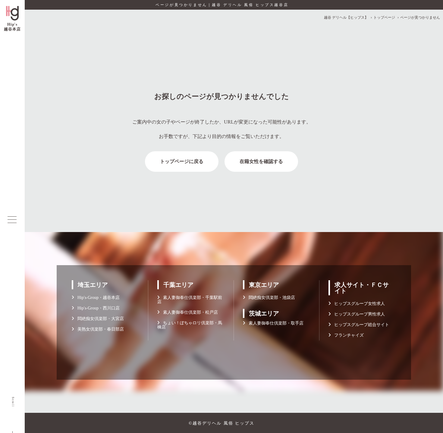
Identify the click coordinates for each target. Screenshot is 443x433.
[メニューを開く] (12, 220)
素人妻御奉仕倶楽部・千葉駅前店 (189, 299)
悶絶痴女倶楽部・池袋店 (270, 297)
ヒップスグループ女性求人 (358, 303)
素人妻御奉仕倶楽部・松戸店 (188, 312)
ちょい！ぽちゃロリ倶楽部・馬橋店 (189, 325)
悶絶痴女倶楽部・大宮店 (99, 318)
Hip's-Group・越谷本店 (97, 297)
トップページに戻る (181, 161)
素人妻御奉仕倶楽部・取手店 (274, 323)
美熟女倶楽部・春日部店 (99, 329)
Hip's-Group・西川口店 (97, 308)
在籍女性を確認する (261, 161)
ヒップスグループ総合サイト (360, 324)
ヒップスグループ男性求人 (358, 314)
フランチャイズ (347, 335)
